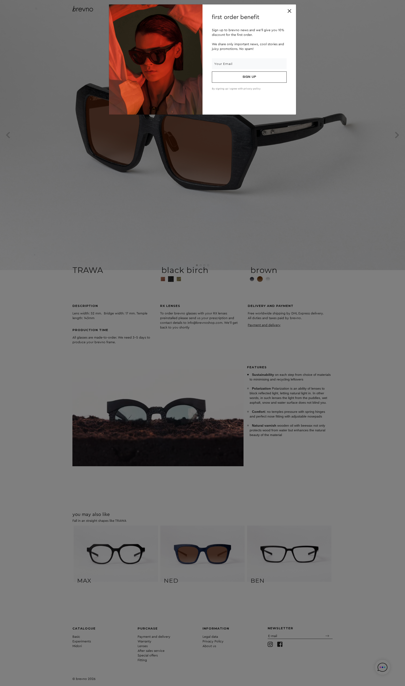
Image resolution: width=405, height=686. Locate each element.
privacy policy (252, 88)
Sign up (249, 77)
